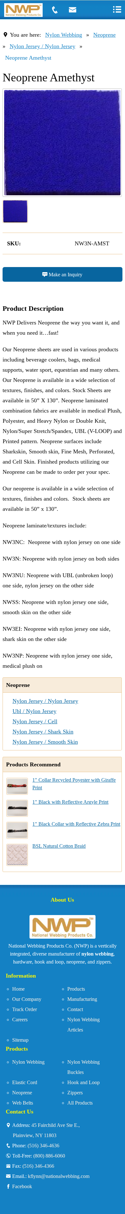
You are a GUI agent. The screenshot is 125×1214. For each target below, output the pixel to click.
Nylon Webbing (63, 35)
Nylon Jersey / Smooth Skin (45, 742)
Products (76, 989)
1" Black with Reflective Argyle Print (70, 802)
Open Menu (117, 9)
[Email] (76, 10)
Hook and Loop (83, 1082)
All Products (80, 1103)
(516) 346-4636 (43, 1145)
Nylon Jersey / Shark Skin (43, 731)
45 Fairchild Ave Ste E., (46, 1130)
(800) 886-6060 (49, 1155)
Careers (20, 1019)
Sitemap (20, 1040)
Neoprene (104, 35)
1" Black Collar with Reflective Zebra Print (76, 824)
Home (18, 989)
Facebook (22, 1186)
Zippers (75, 1092)
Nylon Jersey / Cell (35, 721)
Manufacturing (82, 999)
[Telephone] (59, 10)
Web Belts (22, 1103)
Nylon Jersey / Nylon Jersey (42, 46)
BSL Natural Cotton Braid (59, 846)
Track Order (24, 1009)
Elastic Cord (24, 1082)
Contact (75, 1009)
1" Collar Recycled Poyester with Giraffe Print (74, 783)
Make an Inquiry (64, 274)
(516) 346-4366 (38, 1165)
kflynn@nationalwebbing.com (58, 1176)
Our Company (26, 999)
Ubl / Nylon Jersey (34, 711)
